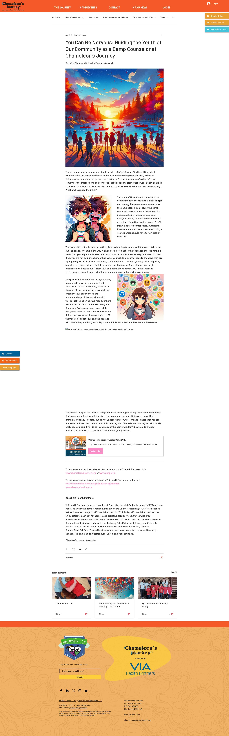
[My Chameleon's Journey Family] (157, 588)
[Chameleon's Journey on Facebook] (61, 690)
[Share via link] (86, 549)
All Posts (56, 17)
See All (174, 572)
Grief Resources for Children (115, 17)
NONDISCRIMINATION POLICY (90, 700)
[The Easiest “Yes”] (71, 588)
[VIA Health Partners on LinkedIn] (67, 690)
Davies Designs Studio (78, 707)
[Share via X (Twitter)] (73, 549)
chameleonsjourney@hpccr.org (137, 720)
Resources (93, 17)
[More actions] (162, 34)
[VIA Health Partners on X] (73, 690)
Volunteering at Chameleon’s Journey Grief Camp (114, 605)
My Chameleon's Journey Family (155, 605)
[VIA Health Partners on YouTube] (86, 690)
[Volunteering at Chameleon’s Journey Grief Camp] (114, 588)
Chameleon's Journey (74, 17)
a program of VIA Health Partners (13, 10)
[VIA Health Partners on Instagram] (80, 690)
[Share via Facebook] (66, 549)
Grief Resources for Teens (144, 17)
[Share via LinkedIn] (79, 549)
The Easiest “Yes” (65, 603)
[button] (89, 7)
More (163, 17)
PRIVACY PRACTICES (67, 700)
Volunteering (91, 540)
